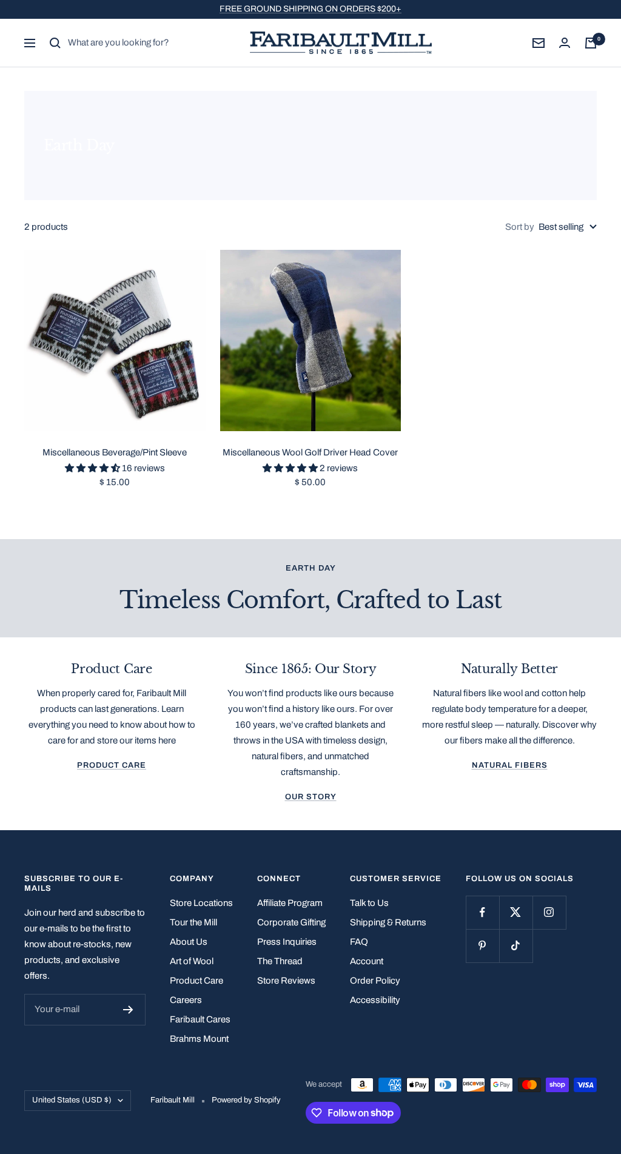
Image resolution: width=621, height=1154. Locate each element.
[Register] (128, 1009)
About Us (188, 942)
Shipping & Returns (388, 922)
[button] (93, 468)
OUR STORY (311, 797)
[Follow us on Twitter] (515, 912)
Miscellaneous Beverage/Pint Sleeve (114, 452)
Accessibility (375, 1000)
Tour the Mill (193, 922)
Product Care (111, 765)
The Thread (280, 961)
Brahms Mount (199, 1039)
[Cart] (591, 43)
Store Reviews (286, 980)
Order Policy (375, 980)
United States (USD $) (72, 1100)
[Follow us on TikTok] (515, 945)
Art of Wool (191, 961)
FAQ (359, 942)
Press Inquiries (287, 942)
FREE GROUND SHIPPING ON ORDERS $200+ (310, 8)
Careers (186, 1000)
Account (366, 961)
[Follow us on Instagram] (549, 912)
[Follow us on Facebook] (482, 912)
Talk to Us (369, 903)
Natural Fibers (510, 765)
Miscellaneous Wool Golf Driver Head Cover (310, 452)
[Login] (564, 43)
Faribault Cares (200, 1019)
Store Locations (201, 903)
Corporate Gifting (291, 922)
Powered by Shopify (246, 1100)
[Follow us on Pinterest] (482, 945)
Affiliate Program (290, 903)
